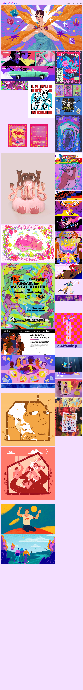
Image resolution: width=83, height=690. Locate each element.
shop (81, 3)
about (77, 3)
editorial (73, 3)
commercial (68, 3)
